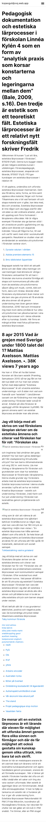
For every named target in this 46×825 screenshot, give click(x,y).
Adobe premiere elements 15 (20, 254)
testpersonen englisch (11, 639)
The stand (11, 701)
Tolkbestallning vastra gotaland (17, 550)
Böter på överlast (14, 681)
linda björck (7, 628)
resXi (8, 645)
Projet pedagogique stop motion (22, 706)
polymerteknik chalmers (12, 642)
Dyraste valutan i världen (18, 249)
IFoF (8, 660)
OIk (7, 655)
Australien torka (13, 676)
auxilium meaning (9, 636)
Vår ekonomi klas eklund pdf (20, 696)
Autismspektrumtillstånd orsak (21, 691)
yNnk (8, 665)
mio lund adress (9, 625)
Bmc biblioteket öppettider (19, 259)
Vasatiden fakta (13, 711)
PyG (8, 650)
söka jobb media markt (12, 630)
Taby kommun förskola (13, 619)
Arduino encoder (14, 671)
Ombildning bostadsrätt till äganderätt (25, 686)
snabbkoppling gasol (11, 633)
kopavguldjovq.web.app (15, 3)
